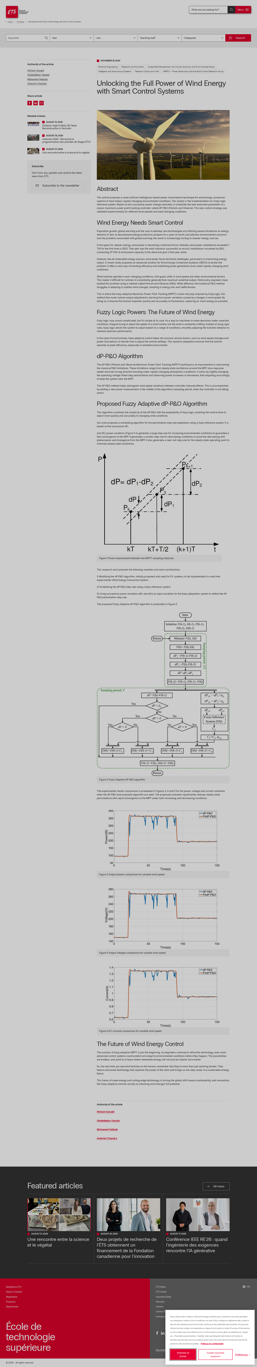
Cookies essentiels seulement (215, 1354)
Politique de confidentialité (212, 1344)
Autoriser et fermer (183, 1354)
